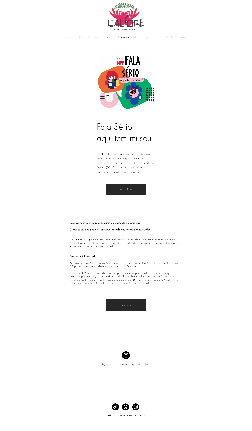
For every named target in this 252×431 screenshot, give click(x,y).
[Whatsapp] (125, 406)
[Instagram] (126, 355)
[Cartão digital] (115, 406)
